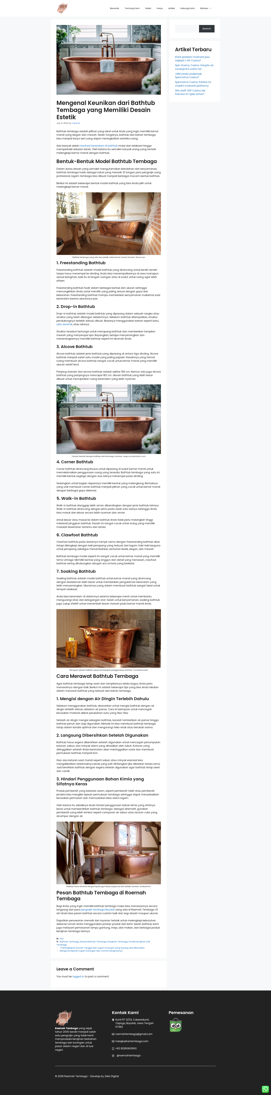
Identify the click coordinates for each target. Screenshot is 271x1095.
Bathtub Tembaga (69, 941)
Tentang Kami (132, 8)
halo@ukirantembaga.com (131, 1041)
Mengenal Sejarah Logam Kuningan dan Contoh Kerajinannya (91, 950)
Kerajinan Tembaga (118, 941)
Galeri (148, 8)
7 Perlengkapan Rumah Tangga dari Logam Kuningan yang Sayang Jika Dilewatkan (102, 947)
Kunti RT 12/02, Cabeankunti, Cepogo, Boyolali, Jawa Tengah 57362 (134, 1023)
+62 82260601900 (126, 1048)
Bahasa (204, 8)
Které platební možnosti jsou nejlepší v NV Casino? (192, 58)
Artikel (171, 8)
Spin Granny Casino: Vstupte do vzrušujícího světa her (194, 67)
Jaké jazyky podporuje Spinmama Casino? (188, 75)
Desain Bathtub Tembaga (93, 941)
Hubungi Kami (187, 8)
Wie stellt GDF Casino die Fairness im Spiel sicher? (190, 92)
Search (206, 28)
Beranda (114, 8)
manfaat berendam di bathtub (98, 145)
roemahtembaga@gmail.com (133, 1034)
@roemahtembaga (129, 1055)
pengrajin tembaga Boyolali (98, 909)
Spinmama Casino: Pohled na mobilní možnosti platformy (193, 83)
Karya (160, 8)
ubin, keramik (64, 324)
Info (62, 938)
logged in (78, 976)
